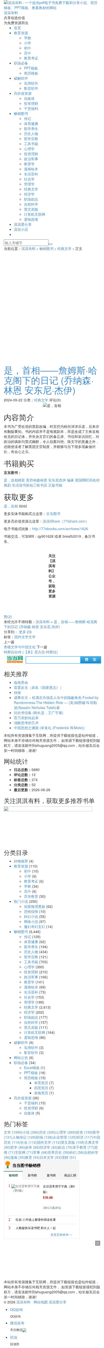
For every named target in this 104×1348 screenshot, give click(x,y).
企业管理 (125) (64, 1137)
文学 (32, 636)
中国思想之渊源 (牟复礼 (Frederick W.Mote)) (49, 727)
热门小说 (21, 901)
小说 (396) (30, 1132)
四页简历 (41, 1087)
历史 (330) (47, 1132)
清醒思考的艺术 (26, 722)
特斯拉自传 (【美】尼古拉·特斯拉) (31, 651)
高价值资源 (23, 93)
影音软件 (31, 88)
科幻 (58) (76, 1152)
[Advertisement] (52, 305)
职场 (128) (44, 1137)
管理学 (29, 183)
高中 (27, 52)
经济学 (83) (49, 1147)
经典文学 (31, 188)
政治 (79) (65, 1147)
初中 (27, 47)
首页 (17, 27)
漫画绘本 (31, 168)
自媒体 (29, 98)
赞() (8, 616)
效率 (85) (32, 1147)
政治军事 (31, 158)
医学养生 (31, 128)
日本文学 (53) (50, 1157)
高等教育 (31, 896)
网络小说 (31, 921)
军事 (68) (40, 1152)
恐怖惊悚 (31, 911)
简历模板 (31, 73)
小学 (27, 42)
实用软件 (31, 83)
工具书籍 (31, 143)
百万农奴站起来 (26, 717)
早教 (27, 37)
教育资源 (21, 32)
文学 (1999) (13, 1132)
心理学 (29, 148)
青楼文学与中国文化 (20, 646)
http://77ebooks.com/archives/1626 (60, 528)
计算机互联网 (34, 214)
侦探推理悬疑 (34, 906)
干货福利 (31, 108)
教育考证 (31, 57)
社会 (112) (28, 1142)
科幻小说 (31, 916)
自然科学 (31, 204)
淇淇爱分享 (23, 224)
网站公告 (21, 1057)
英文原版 (31, 209)
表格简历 (41, 1092)
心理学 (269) (66, 1132)
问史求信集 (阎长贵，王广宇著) (38, 712)
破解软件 (21, 78)
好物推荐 (21, 860)
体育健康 (31, 123)
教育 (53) (32, 1157)
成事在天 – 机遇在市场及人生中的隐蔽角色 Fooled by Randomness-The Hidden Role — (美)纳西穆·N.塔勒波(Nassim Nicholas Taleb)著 (56, 702)
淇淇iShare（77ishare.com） (66, 521)
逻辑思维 (31, 219)
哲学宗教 (31, 138)
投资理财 (31, 103)
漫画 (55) (17, 1157)
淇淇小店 (21, 229)
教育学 (29, 163)
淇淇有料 (28, 248)
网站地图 (41, 1301)
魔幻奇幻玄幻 (34, 926)
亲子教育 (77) (83, 1147)
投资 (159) (84, 1132)
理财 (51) (68, 1157)
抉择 (17, 692)
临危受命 (21, 682)
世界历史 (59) (58, 1152)
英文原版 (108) (73, 1142)
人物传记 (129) (24, 1137)
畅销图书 (21, 113)
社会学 (29, 178)
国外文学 (21, 636)
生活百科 (31, 173)
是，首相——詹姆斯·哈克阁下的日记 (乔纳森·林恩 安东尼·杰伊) (50, 379)
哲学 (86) (17, 1147)
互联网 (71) (24, 1152)
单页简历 (41, 1082)
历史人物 (31, 133)
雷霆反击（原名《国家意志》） (38, 687)
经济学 (29, 194)
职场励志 (31, 199)
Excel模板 (32, 1067)
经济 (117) (84, 1137)
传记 (27, 118)
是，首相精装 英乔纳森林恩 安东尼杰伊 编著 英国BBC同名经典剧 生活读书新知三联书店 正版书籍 (52, 482)
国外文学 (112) (49, 1142)
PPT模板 (31, 68)
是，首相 (11, 505)
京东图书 (53, 513)
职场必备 (21, 63)
